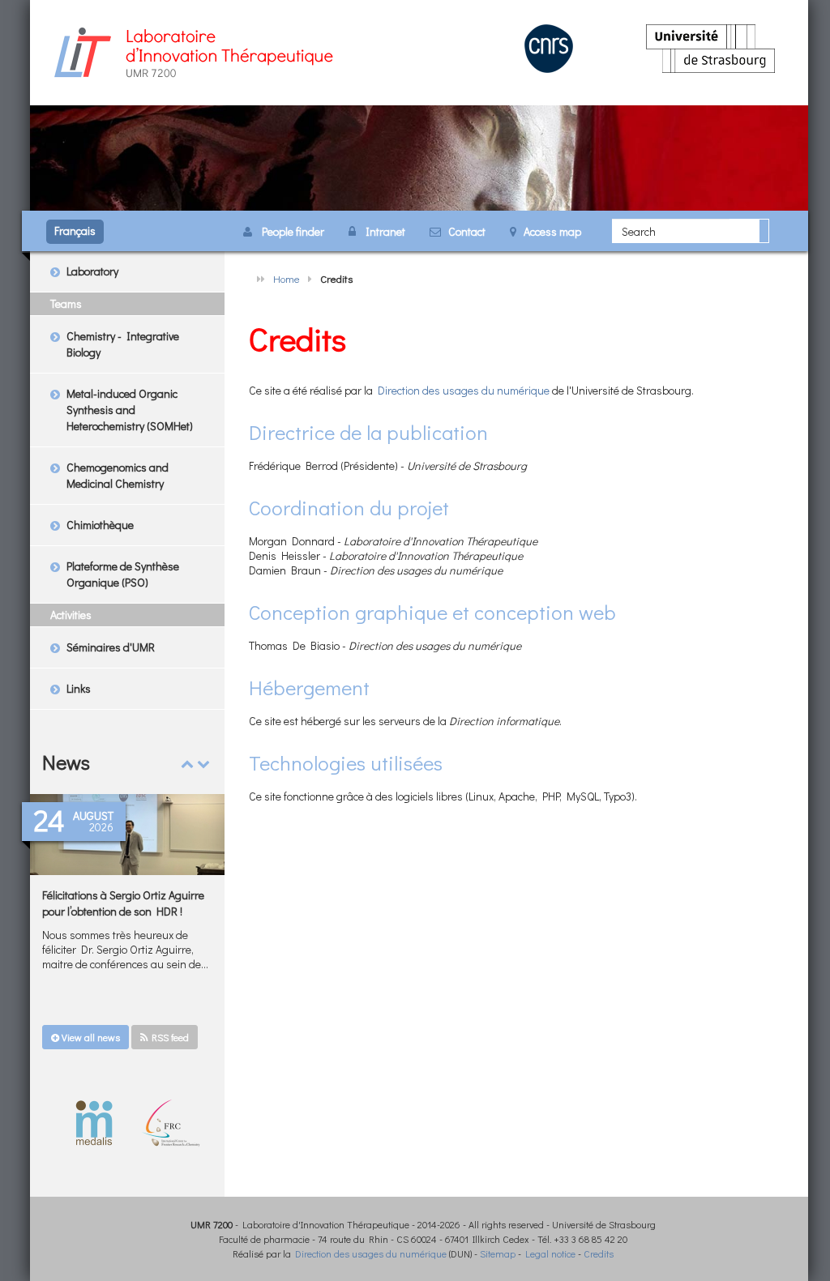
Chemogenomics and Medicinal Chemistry (117, 475)
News (66, 762)
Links (78, 688)
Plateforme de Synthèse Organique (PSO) (122, 574)
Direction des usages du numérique (464, 390)
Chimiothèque (100, 524)
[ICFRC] (170, 1121)
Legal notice (550, 1253)
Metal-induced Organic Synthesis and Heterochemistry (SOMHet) (129, 409)
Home (286, 278)
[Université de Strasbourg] (710, 46)
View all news (89, 1037)
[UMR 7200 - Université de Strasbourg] (192, 50)
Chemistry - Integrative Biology (122, 344)
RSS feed (168, 1037)
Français (75, 230)
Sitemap (498, 1253)
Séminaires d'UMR (110, 647)
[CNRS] (548, 46)
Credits (599, 1253)
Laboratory (92, 271)
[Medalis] (94, 1121)
